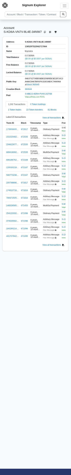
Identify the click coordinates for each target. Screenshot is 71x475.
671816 (24, 190)
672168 (24, 160)
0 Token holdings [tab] (38, 104)
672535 (24, 137)
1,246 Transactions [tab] (16, 104)
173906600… (12, 129)
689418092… (12, 152)
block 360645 (33, 84)
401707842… (12, 236)
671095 (24, 236)
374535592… (12, 221)
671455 (24, 205)
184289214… (12, 228)
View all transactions (51, 118)
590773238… (12, 175)
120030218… (12, 167)
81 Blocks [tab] (52, 110)
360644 (28, 89)
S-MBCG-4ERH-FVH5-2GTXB (38, 94)
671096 (24, 213)
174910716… (12, 190)
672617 (24, 129)
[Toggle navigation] (65, 6)
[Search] (63, 14)
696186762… (12, 160)
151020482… (12, 137)
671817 (24, 183)
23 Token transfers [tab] (34, 110)
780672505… (12, 198)
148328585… (12, 205)
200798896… (12, 183)
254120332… (12, 213)
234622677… (12, 144)
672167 (24, 167)
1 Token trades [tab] (14, 110)
